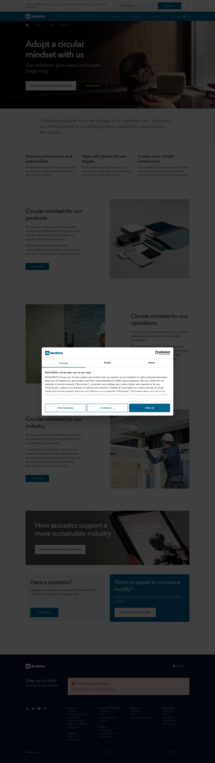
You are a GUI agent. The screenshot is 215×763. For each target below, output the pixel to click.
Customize (105, 408)
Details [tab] (107, 362)
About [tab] (151, 362)
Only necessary (65, 408)
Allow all (149, 408)
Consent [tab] (63, 363)
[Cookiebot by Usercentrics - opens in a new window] (157, 353)
